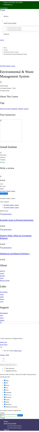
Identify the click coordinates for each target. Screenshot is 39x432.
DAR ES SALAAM (5, 108)
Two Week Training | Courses (11, 207)
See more (2, 162)
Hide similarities (9, 368)
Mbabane (21, 108)
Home (5, 47)
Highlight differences (11, 371)
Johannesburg (14, 108)
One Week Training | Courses (11, 52)
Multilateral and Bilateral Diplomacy (15, 253)
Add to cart (4, 193)
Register (6, 8)
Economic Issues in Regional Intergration (16, 220)
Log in (1, 8)
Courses (6, 50)
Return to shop (17, 350)
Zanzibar (26, 108)
